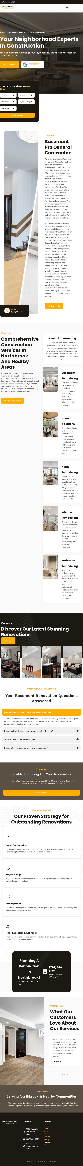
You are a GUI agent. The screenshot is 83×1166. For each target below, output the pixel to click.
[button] (67, 7)
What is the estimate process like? (20, 739)
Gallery (46, 1139)
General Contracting (62, 338)
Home (46, 1128)
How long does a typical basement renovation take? (28, 712)
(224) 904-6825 (9, 2)
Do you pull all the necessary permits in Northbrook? (28, 731)
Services (47, 1136)
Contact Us (47, 1143)
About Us (46, 1132)
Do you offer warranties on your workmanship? (26, 748)
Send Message (17, 115)
